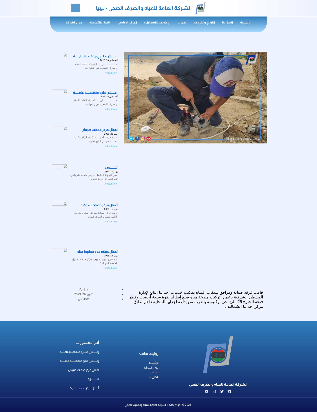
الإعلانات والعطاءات (157, 22)
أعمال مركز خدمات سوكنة (99, 205)
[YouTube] (206, 391)
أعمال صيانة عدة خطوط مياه (97, 252)
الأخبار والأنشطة (99, 22)
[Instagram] (214, 391)
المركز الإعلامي (127, 22)
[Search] (75, 8)
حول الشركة (74, 22)
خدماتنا (182, 22)
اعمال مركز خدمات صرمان (83, 369)
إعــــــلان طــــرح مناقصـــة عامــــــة (79, 351)
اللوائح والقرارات (204, 22)
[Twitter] (222, 391)
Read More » (111, 146)
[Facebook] (229, 391)
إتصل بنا (227, 22)
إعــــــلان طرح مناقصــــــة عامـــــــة (79, 360)
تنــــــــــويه (111, 167)
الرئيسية (245, 22)
